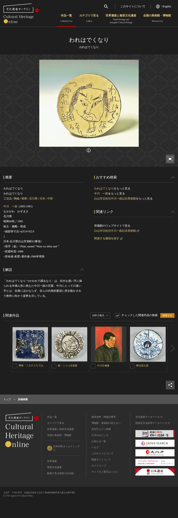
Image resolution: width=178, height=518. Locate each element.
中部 (50, 198)
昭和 (24, 198)
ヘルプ (95, 447)
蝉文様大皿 (142, 365)
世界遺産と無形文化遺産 (121, 19)
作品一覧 (66, 18)
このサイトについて (132, 6)
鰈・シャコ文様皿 (67, 365)
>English (166, 6)
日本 (42, 198)
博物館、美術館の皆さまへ (106, 423)
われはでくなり (104, 188)
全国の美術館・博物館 (157, 18)
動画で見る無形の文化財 (60, 473)
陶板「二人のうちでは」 (32, 365)
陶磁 (16, 198)
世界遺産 (52, 461)
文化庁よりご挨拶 (101, 429)
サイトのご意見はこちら (104, 471)
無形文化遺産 (54, 467)
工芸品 (7, 198)
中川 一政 (10, 206)
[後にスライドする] (171, 348)
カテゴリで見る (89, 18)
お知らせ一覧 (98, 441)
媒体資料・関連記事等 (103, 417)
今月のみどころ (99, 435)
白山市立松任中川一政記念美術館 (115, 198)
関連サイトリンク (101, 459)
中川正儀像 (103, 365)
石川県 (33, 198)
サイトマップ (98, 465)
